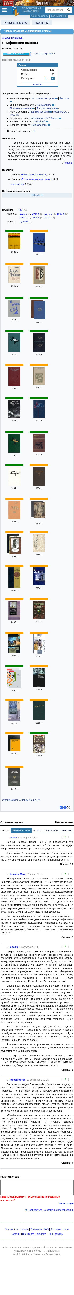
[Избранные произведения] (39, 417)
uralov (13, 837)
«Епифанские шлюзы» (33, 174)
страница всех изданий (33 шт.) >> (21, 800)
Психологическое (46, 108)
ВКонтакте (28, 1234)
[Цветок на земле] (39, 451)
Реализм (64, 98)
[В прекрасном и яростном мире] (39, 250)
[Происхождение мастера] (14, 248)
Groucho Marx (18, 874)
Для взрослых (39, 125)
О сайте (9, 1229)
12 (33, 131)
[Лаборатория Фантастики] (16, 11)
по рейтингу (51, 830)
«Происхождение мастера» (36, 179)
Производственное (21, 108)
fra (21, 1229)
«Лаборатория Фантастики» (44, 1254)
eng (17, 1229)
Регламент (36, 1229)
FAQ (46, 1229)
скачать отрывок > (45, 53)
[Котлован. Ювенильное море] (14, 719)
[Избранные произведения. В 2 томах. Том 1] (14, 351)
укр (26, 1229)
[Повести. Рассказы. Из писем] (39, 384)
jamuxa (68, 162)
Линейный (39, 121)
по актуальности (21, 830)
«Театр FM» (17, 184)
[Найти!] (68, 10)
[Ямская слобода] (39, 551)
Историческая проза (43, 98)
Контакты (55, 1229)
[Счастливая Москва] (39, 686)
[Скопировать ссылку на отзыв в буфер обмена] (8, 837)
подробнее (38, 84)
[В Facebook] (65, 807)
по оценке (66, 830)
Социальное (44, 105)
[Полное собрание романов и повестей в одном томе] (14, 785)
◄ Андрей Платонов (15, 22)
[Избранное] (14, 282)
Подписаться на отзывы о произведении (51, 1210)
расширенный (59, 16)
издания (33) (42, 22)
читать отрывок (16, 53)
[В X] (68, 807)
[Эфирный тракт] (14, 652)
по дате (37, 830)
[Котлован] (14, 586)
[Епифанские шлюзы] (14, 749)
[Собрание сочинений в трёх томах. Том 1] (14, 484)
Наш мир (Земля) (39, 111)
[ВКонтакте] (61, 807)
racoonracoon (17, 1079)
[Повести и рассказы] (39, 283)
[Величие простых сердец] (14, 316)
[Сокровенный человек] (14, 384)
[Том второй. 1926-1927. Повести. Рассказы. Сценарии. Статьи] (39, 719)
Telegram (41, 1234)
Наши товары (55, 1234)
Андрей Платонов (12, 37)
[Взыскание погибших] (15, 545)
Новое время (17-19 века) (44, 118)
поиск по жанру (39, 16)
